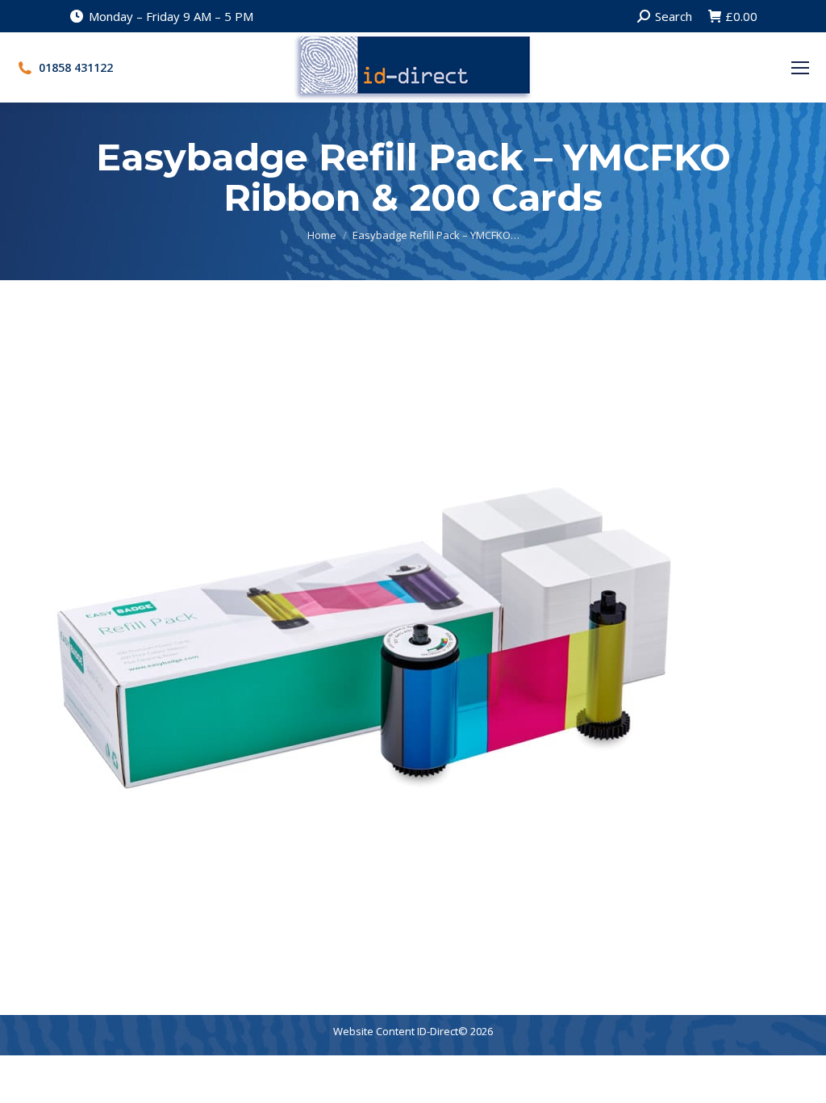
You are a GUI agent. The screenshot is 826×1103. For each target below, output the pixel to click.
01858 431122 (76, 68)
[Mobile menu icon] (800, 68)
